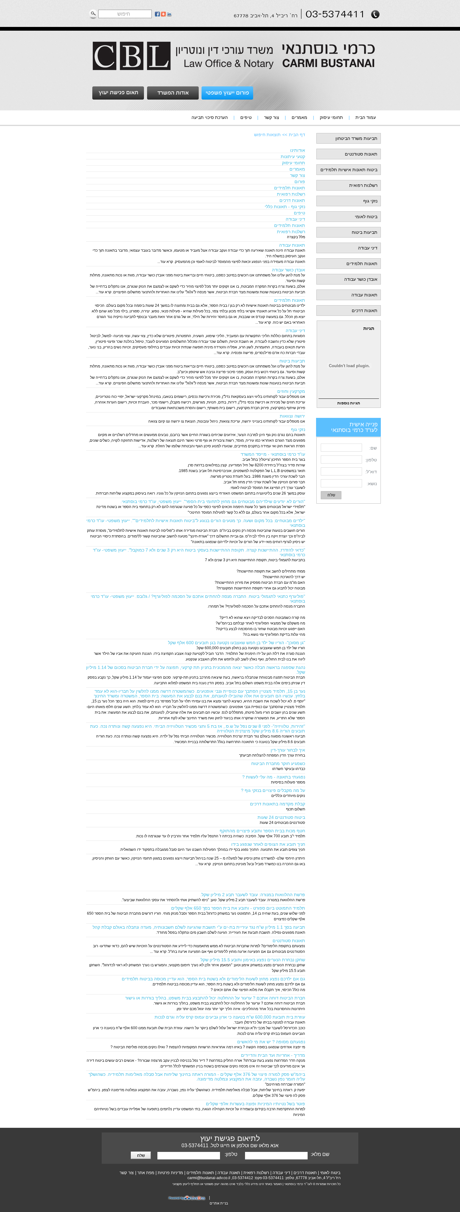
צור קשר (297, 175)
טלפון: (371, 459)
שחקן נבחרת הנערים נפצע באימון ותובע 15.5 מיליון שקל (253, 959)
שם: (373, 447)
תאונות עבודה (364, 294)
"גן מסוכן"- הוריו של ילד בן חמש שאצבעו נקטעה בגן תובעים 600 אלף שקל (236, 642)
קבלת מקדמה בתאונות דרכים (277, 803)
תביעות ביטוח (364, 232)
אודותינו (297, 150)
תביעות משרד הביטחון (356, 138)
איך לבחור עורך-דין (288, 749)
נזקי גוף (370, 200)
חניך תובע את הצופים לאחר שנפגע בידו (268, 844)
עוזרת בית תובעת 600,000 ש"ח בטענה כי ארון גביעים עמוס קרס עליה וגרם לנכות (230, 1016)
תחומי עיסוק (293, 162)
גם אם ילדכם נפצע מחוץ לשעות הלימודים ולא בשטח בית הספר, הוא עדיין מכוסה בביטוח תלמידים (213, 978)
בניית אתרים (219, 1203)
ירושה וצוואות (292, 416)
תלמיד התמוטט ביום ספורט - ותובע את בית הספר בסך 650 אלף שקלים (238, 908)
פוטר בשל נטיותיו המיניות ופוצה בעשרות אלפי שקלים (255, 1103)
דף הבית (297, 134)
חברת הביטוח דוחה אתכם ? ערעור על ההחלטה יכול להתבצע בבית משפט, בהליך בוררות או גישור (215, 997)
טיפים (299, 212)
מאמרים (297, 169)
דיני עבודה (367, 247)
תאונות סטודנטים (361, 154)
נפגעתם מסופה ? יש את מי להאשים (271, 1041)
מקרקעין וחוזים (291, 391)
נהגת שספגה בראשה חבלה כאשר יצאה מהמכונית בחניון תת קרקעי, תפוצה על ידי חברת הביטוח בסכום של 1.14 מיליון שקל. (195, 670)
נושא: (372, 483)
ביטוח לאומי (366, 216)
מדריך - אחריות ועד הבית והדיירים (273, 1055)
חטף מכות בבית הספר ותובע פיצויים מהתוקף (262, 830)
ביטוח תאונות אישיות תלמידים (348, 169)
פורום (299, 181)
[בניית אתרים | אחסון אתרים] (187, 1200)
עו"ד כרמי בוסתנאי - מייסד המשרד (273, 454)
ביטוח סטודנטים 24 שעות (281, 817)
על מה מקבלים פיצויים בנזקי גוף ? (273, 790)
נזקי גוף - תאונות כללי (285, 206)
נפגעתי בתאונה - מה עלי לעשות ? (273, 776)
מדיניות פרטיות (170, 1172)
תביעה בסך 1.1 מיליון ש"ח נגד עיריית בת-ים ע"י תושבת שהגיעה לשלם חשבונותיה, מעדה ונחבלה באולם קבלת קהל (199, 927)
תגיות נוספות (348, 403)
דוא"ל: (371, 471)
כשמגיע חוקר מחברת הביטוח (278, 763)
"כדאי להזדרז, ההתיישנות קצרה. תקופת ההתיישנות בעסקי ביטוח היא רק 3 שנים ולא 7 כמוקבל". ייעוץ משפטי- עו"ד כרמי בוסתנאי (199, 552)
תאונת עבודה (228, 1172)
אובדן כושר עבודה (360, 279)
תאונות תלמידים (361, 263)
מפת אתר (145, 1172)
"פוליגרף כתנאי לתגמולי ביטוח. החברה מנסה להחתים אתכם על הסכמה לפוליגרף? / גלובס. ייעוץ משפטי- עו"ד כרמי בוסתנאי (198, 598)
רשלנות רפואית (363, 185)
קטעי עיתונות (293, 156)
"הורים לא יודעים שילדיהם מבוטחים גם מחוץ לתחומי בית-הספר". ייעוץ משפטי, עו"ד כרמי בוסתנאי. (212, 501)
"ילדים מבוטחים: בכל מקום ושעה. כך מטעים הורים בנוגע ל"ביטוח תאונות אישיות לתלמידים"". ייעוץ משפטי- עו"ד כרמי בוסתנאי (195, 523)
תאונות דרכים (364, 310)
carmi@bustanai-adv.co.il (208, 1178)
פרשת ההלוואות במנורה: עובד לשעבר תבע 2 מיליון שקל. (252, 894)
